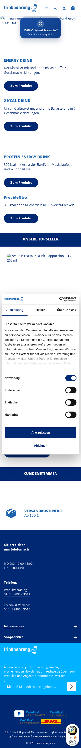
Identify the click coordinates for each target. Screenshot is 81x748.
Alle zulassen (40, 432)
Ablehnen (40, 445)
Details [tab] (40, 310)
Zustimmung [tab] (14, 310)
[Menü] (47, 8)
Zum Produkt (21, 86)
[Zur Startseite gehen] (20, 8)
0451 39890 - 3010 (17, 609)
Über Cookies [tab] (66, 310)
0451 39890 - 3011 (17, 594)
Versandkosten (63, 732)
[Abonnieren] (71, 686)
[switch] (70, 390)
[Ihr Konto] (64, 8)
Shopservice (14, 637)
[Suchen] (55, 8)
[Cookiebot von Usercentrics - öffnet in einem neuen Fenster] (59, 299)
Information (14, 626)
